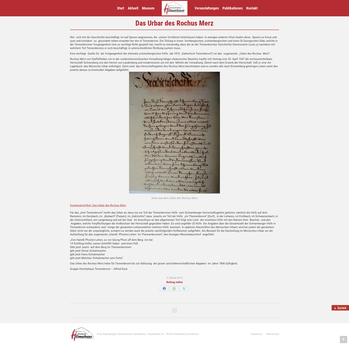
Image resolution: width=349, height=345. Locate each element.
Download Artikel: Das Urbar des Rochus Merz (98, 205)
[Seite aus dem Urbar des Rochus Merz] (174, 133)
